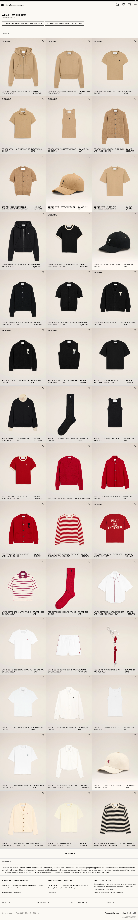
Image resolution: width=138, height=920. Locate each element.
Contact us (52, 892)
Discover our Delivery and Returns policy (108, 892)
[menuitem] (12, 4)
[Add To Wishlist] (43, 40)
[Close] (135, 0)
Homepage (6, 861)
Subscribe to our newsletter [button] (11, 892)
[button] (120, 913)
